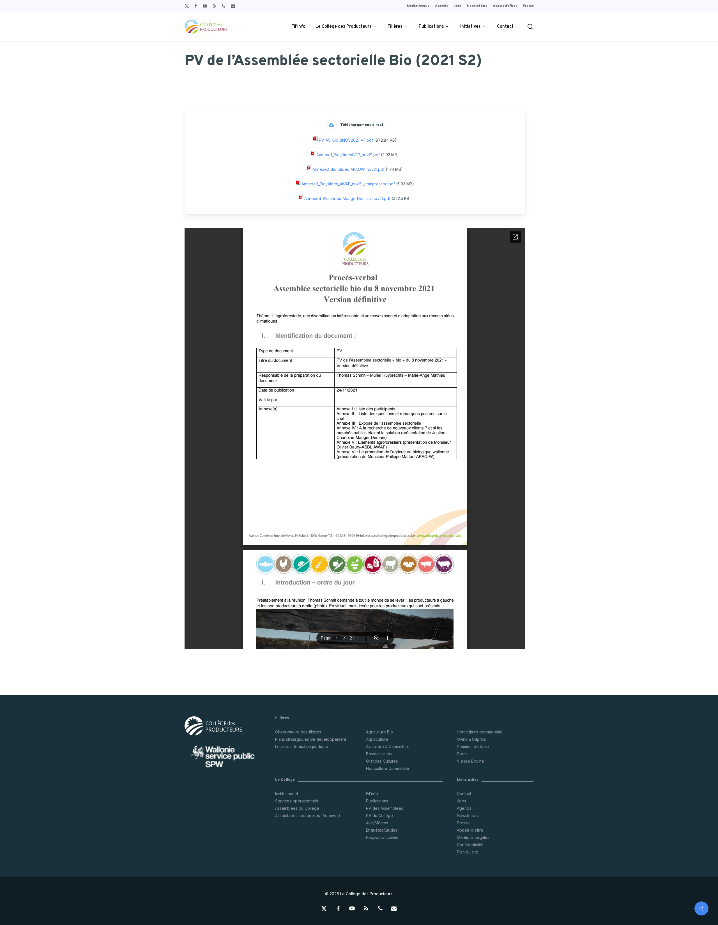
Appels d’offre (470, 830)
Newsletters (468, 815)
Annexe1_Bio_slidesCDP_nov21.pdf (348, 155)
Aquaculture (377, 739)
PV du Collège (379, 815)
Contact (464, 793)
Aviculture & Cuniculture (387, 746)
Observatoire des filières (298, 732)
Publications (377, 801)
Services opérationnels (296, 801)
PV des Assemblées (384, 808)
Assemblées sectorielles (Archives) (307, 815)
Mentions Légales (473, 837)
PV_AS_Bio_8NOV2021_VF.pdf (346, 140)
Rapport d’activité (382, 837)
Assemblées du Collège (297, 808)
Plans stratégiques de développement (310, 739)
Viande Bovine (470, 761)
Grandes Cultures (382, 761)
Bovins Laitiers (379, 753)
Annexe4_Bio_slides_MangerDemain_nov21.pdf (347, 198)
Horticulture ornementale (480, 732)
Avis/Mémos (377, 822)
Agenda (464, 808)
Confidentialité (470, 844)
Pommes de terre (473, 746)
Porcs (462, 753)
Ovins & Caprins (471, 739)
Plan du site (467, 852)
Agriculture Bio (379, 732)
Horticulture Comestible (387, 768)
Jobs (461, 801)
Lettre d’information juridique (301, 746)
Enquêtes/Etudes (381, 830)
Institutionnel (286, 793)
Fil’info (372, 793)
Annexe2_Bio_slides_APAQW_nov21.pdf (348, 169)
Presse (463, 822)
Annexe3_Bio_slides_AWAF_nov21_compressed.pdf (348, 184)
